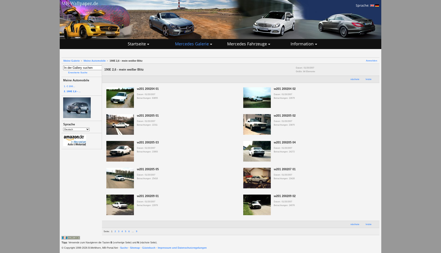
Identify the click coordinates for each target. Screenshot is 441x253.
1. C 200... (69, 86)
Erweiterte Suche (78, 72)
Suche (124, 247)
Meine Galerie (71, 60)
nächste (355, 79)
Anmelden (371, 60)
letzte (369, 79)
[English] (372, 5)
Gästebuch (148, 247)
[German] (377, 5)
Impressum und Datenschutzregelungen (182, 247)
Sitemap (135, 247)
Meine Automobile (95, 60)
